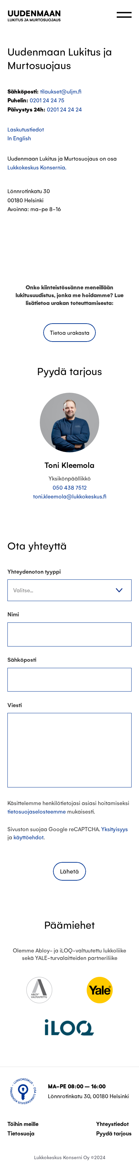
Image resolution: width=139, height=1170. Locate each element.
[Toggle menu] (124, 14)
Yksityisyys (114, 829)
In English (19, 138)
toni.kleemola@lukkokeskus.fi (69, 496)
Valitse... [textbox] (23, 590)
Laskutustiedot (25, 129)
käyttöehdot (28, 837)
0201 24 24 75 (47, 100)
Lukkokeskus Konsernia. (36, 167)
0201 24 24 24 (64, 109)
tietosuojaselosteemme (36, 811)
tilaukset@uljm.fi (60, 91)
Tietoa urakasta (69, 332)
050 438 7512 (70, 487)
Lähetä (69, 871)
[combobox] (69, 590)
